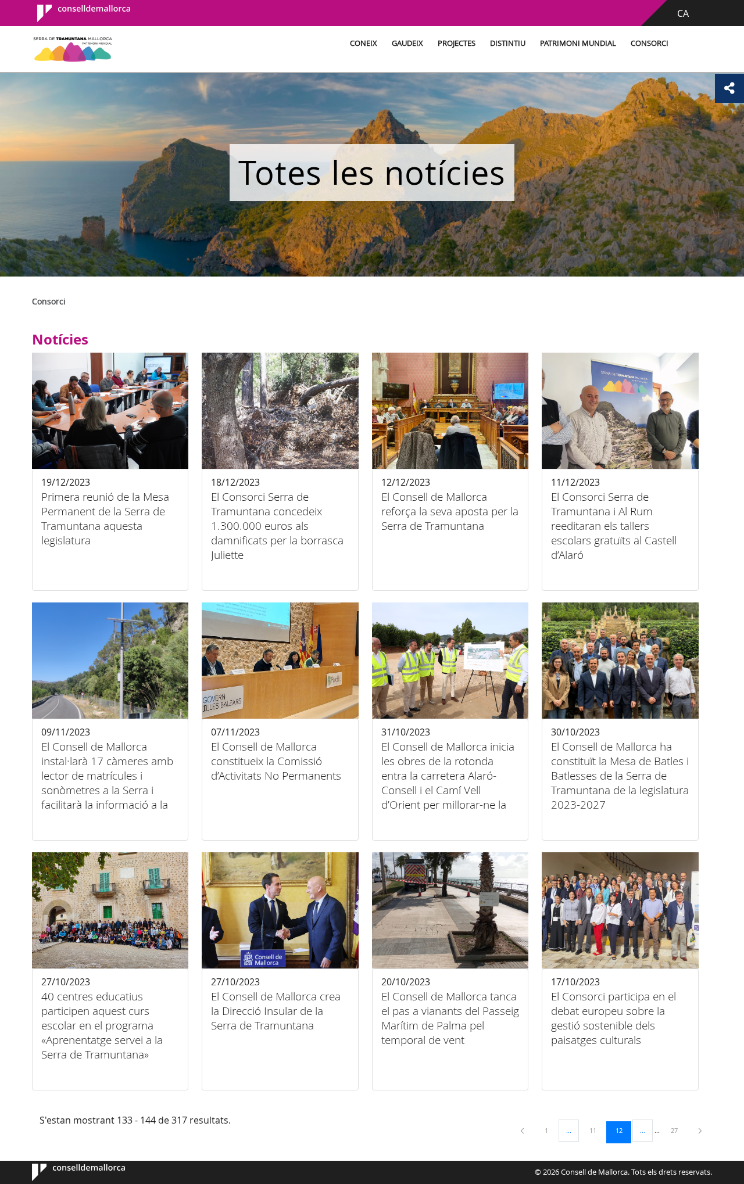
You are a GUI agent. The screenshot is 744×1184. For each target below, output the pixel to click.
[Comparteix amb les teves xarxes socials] (729, 88)
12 (623, 1130)
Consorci (649, 43)
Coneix (363, 43)
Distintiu (507, 43)
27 (678, 1130)
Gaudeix (407, 43)
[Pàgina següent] (700, 1130)
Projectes (456, 43)
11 (597, 1130)
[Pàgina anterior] (523, 1130)
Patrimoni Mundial (578, 43)
